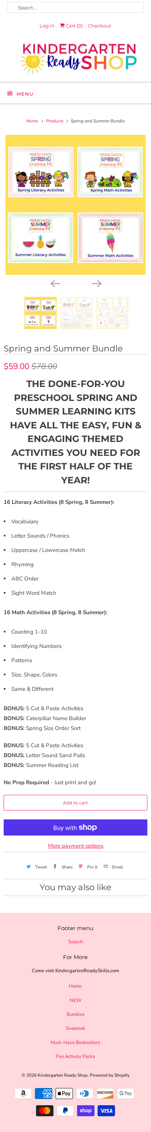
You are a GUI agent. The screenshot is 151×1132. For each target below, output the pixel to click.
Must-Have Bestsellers (75, 1042)
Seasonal (75, 1028)
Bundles (75, 1014)
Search (75, 942)
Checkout (99, 26)
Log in (47, 26)
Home (75, 986)
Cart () (74, 26)
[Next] (96, 283)
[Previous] (55, 283)
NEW (75, 1000)
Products (55, 121)
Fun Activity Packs (75, 1056)
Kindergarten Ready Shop (63, 1075)
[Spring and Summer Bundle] (75, 205)
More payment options (75, 845)
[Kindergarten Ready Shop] (75, 59)
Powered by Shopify (109, 1075)
